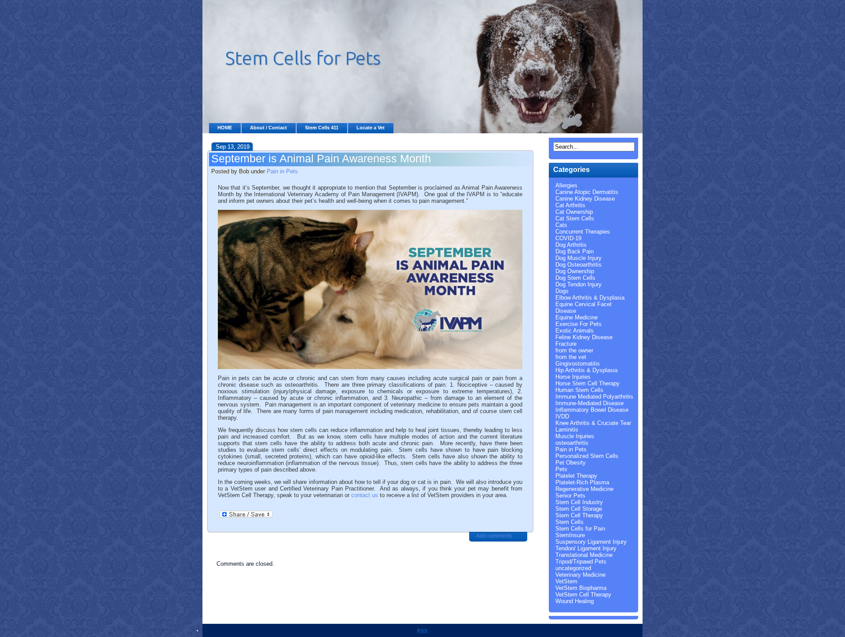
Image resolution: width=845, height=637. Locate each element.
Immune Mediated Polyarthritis (594, 396)
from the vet (570, 357)
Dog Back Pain (574, 251)
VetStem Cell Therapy (583, 594)
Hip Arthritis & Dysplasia (586, 370)
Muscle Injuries (574, 436)
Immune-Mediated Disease (589, 403)
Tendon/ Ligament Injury (586, 548)
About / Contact (268, 127)
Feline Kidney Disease (584, 337)
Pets (561, 469)
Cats (561, 225)
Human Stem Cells (579, 390)
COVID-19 (568, 238)
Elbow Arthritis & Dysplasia (590, 297)
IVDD (562, 416)
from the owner (574, 350)
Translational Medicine (584, 555)
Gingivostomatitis (577, 363)
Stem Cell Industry (579, 502)
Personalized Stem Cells (586, 456)
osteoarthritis (571, 442)
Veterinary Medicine (580, 574)
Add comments (494, 536)
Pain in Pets (282, 171)
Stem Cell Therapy (579, 515)
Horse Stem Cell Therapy (587, 383)
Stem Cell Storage (578, 508)
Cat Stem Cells (574, 218)
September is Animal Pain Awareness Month (321, 158)
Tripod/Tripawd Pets (580, 561)
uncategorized (573, 568)
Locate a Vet (370, 127)
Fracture (566, 343)
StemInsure (570, 535)
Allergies (566, 185)
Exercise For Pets (578, 324)
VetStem (566, 581)
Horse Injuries (573, 376)
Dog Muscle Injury (578, 258)
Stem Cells (569, 522)
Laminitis (566, 429)
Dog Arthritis (571, 245)
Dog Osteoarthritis (578, 264)
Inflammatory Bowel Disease (591, 409)
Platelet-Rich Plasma (582, 482)
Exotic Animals (574, 330)
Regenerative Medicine (584, 489)
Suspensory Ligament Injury (591, 541)
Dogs (562, 291)
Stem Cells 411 (321, 127)
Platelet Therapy (576, 475)
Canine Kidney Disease (585, 198)
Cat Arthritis (570, 205)
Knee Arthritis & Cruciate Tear (593, 423)
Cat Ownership (574, 212)
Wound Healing (574, 601)
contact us (364, 495)
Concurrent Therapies (582, 231)
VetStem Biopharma (580, 588)
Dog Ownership (574, 271)
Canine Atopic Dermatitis (586, 192)
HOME (224, 127)
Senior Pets (570, 495)
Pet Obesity (570, 462)
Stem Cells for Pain (580, 528)
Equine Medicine (576, 317)
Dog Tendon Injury (578, 284)
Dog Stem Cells (575, 278)
